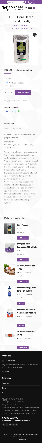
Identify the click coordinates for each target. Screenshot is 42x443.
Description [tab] (9, 123)
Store (4, 388)
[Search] (24, 2)
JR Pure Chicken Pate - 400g (26, 267)
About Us (5, 383)
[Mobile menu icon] (38, 8)
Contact (5, 393)
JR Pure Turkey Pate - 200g (26, 333)
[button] (35, 35)
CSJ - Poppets (22, 225)
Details (21, 304)
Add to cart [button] (23, 238)
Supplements (15, 101)
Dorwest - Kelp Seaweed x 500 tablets (27, 245)
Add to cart (23, 92)
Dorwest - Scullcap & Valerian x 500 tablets (26, 311)
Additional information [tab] (13, 128)
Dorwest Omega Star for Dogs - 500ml (26, 289)
